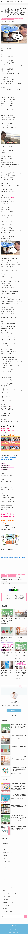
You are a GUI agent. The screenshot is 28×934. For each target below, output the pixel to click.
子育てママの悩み (19, 579)
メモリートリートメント (14, 1)
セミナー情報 (6, 870)
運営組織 (10, 928)
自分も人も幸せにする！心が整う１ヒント (12, 893)
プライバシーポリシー (14, 929)
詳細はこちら (14, 710)
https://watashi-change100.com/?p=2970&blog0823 (13, 557)
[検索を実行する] (25, 916)
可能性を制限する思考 (8, 852)
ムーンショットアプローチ (9, 887)
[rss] (15, 925)
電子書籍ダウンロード (8, 902)
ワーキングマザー (11, 579)
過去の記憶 (5, 843)
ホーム (6, 928)
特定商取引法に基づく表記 (18, 928)
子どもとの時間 (4, 19)
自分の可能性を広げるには (9, 911)
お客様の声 (7, 18)
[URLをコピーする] (18, 590)
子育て (4, 18)
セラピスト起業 (12, 18)
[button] (10, 590)
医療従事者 (5, 899)
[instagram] (15, 715)
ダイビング (5, 876)
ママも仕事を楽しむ (20, 18)
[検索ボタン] (26, 1)
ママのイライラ (4, 581)
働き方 (19, 577)
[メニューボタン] (1, 1)
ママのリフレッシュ (11, 19)
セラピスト (5, 577)
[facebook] (13, 715)
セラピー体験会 (4, 579)
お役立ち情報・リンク (8, 884)
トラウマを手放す (7, 846)
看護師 (4, 890)
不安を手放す (6, 858)
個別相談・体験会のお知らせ (9, 908)
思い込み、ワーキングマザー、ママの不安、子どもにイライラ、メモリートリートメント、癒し (14, 583)
